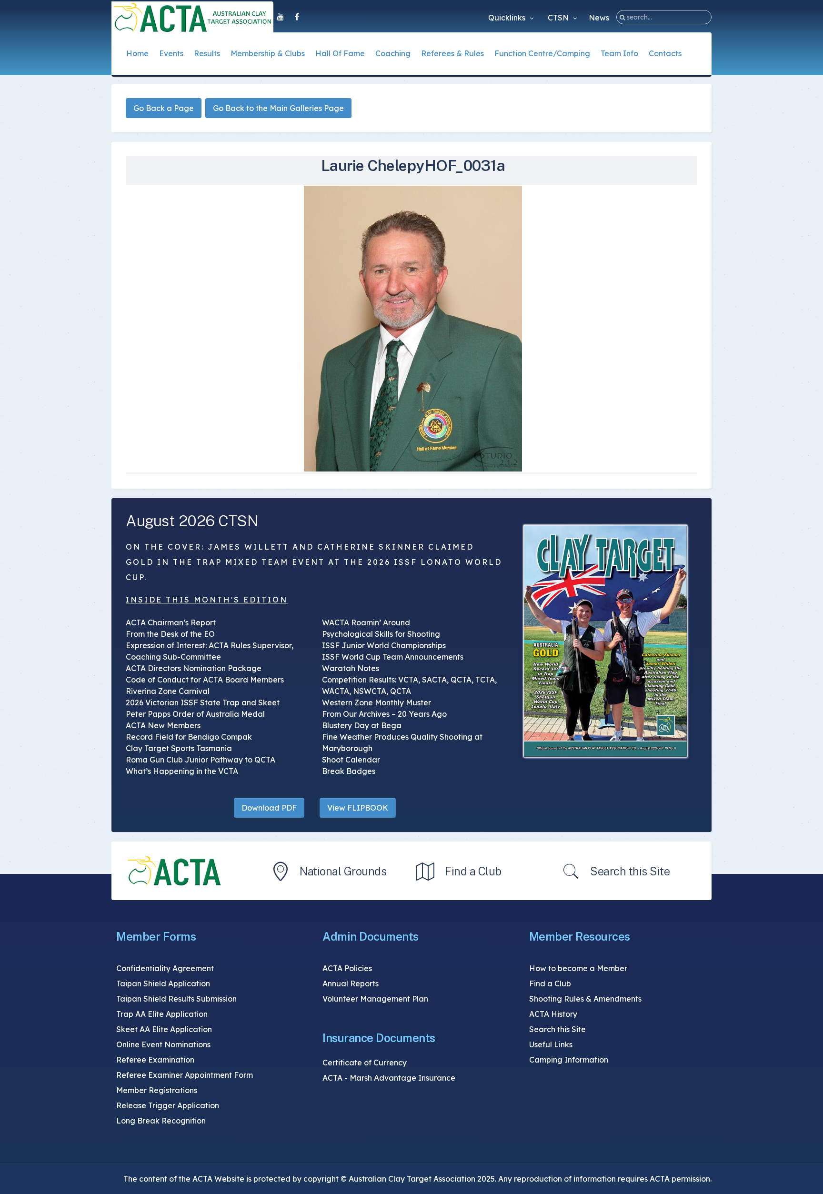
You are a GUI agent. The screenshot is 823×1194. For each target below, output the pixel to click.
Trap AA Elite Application (162, 1014)
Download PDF (269, 808)
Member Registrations (156, 1090)
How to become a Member (578, 968)
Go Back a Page (163, 108)
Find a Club (473, 871)
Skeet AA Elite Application (164, 1029)
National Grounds (343, 871)
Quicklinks (507, 17)
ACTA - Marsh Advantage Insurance (388, 1078)
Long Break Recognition (161, 1120)
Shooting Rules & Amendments (585, 998)
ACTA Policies (347, 968)
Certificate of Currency (364, 1062)
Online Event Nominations (163, 1044)
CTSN (559, 17)
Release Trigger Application (167, 1105)
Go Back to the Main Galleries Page (278, 108)
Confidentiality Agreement (165, 968)
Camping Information (568, 1059)
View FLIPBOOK (357, 808)
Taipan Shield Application (163, 983)
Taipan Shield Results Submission (176, 998)
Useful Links (550, 1044)
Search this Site (630, 871)
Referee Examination (155, 1059)
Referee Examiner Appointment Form (184, 1075)
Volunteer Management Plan (375, 998)
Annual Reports (350, 983)
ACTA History (553, 1014)
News (599, 17)
